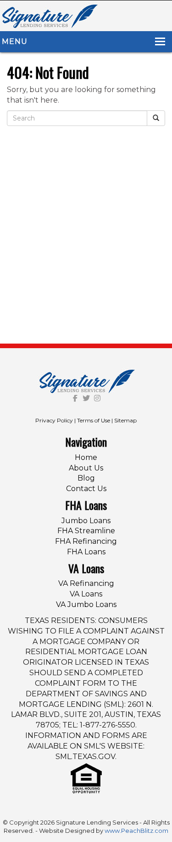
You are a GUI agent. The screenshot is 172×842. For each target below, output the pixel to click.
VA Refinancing (86, 583)
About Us (86, 468)
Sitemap (125, 420)
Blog (86, 478)
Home (86, 457)
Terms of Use (93, 420)
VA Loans (86, 594)
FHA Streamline (86, 530)
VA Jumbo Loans (86, 604)
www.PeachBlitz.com (136, 830)
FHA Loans (86, 551)
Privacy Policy (54, 420)
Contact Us (86, 488)
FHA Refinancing (86, 541)
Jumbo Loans (86, 520)
